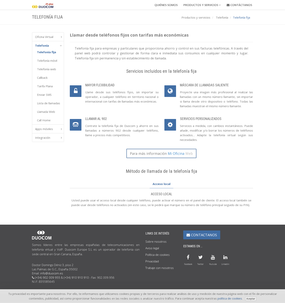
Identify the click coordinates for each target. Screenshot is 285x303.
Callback (42, 78)
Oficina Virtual (44, 37)
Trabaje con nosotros (159, 268)
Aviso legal (152, 248)
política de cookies (230, 298)
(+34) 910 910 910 (76, 277)
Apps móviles (44, 129)
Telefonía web (46, 69)
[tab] (161, 184)
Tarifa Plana (45, 86)
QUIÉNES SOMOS (166, 5)
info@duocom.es (51, 273)
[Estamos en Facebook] (188, 257)
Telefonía (222, 17)
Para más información (161, 153)
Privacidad (152, 261)
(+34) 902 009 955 (47, 277)
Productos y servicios (195, 17)
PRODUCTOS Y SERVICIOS (201, 5)
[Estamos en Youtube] (213, 257)
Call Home (44, 120)
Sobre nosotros (156, 241)
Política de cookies (157, 255)
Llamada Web (46, 112)
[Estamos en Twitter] (200, 257)
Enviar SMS (44, 95)
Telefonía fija (46, 52)
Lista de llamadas (48, 103)
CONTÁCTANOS (241, 5)
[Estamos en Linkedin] (225, 257)
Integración (42, 138)
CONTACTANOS (203, 235)
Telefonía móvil (47, 60)
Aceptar (250, 298)
